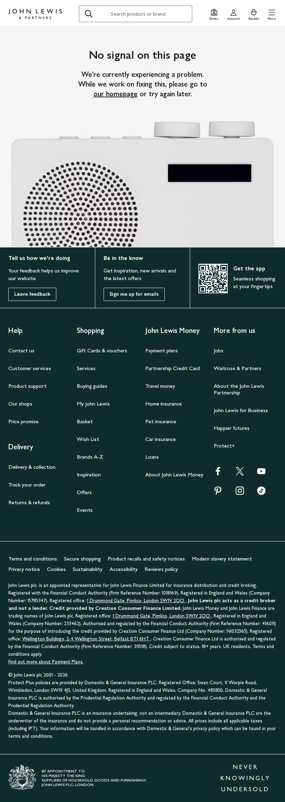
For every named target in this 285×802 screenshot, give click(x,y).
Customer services (29, 368)
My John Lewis (93, 403)
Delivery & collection (32, 467)
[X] (240, 473)
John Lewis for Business (241, 410)
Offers (84, 492)
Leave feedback (32, 294)
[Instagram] (240, 493)
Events (85, 510)
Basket (85, 421)
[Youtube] (261, 473)
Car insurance (160, 439)
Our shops (20, 403)
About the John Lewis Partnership (239, 389)
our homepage (115, 94)
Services (86, 368)
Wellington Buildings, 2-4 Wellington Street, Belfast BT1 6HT (86, 639)
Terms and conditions (32, 558)
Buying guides (92, 386)
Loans (152, 456)
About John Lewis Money (174, 474)
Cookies (56, 569)
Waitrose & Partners (237, 368)
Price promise (23, 421)
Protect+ (224, 445)
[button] (271, 14)
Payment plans (161, 350)
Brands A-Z (90, 456)
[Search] (88, 14)
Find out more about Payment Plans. (45, 662)
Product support (27, 386)
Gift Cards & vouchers (102, 350)
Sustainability (88, 569)
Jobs (218, 350)
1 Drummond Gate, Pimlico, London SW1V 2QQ (136, 601)
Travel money (160, 386)
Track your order (27, 484)
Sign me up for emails (134, 294)
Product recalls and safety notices (146, 558)
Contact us (21, 350)
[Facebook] (218, 473)
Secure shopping (82, 558)
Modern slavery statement (222, 558)
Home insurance (163, 403)
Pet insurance (160, 421)
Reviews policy (161, 569)
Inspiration (89, 474)
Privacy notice (24, 569)
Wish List (88, 439)
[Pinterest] (218, 493)
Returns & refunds (29, 502)
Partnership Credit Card (172, 368)
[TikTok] (261, 493)
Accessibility (123, 569)
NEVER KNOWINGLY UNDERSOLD (245, 778)
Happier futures (232, 428)
